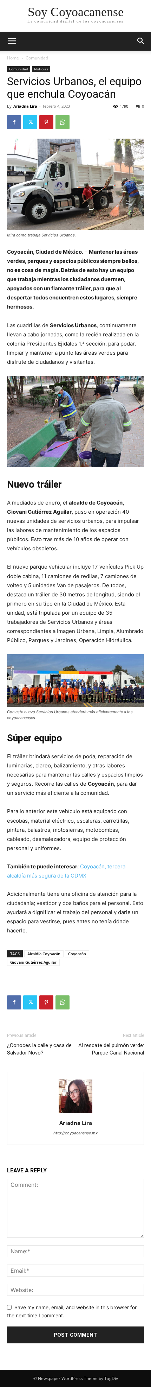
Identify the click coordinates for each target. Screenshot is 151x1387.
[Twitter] (30, 122)
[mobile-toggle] (12, 41)
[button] (141, 41)
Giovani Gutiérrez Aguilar (33, 962)
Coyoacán (77, 953)
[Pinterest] (46, 122)
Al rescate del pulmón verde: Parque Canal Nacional (111, 1049)
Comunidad (37, 58)
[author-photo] (75, 1113)
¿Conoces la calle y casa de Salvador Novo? (39, 1049)
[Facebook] (14, 122)
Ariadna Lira (25, 106)
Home (13, 58)
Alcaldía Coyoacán (43, 953)
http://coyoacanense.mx (75, 1132)
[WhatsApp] (62, 122)
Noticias (41, 68)
